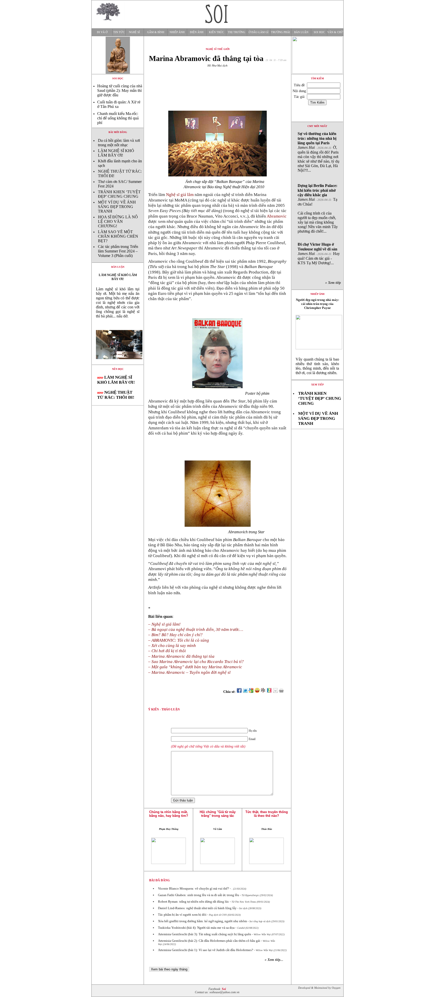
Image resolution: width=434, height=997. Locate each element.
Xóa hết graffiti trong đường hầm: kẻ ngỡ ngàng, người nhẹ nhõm (202, 921)
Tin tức (119, 32)
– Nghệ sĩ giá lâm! (164, 624)
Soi (224, 989)
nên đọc (118, 369)
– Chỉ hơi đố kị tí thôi (167, 650)
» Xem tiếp (334, 283)
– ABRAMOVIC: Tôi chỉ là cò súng (178, 640)
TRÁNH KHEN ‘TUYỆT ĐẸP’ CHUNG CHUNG (119, 194)
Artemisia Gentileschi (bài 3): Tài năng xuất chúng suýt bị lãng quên (204, 934)
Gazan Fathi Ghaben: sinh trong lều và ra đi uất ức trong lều (198, 895)
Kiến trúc (216, 32)
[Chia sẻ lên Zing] (269, 692)
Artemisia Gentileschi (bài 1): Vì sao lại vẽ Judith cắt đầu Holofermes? (205, 950)
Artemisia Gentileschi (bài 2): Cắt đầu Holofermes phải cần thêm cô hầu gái (209, 941)
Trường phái (280, 32)
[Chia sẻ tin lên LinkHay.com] (263, 692)
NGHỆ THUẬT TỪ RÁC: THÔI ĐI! (115, 395)
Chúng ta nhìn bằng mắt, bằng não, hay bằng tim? (168, 814)
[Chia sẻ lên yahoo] (257, 692)
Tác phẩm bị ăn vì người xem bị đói (182, 914)
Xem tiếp (317, 384)
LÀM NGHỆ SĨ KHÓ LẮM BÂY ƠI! (116, 153)
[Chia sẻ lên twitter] (245, 692)
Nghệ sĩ (134, 32)
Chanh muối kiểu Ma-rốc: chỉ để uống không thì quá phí (118, 118)
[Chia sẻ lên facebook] (239, 692)
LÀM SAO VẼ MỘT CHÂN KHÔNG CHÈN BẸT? (118, 236)
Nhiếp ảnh (177, 32)
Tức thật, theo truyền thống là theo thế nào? (266, 814)
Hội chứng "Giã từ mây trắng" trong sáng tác (218, 814)
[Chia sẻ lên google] (251, 692)
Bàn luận (301, 32)
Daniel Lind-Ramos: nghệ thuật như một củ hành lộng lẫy (197, 908)
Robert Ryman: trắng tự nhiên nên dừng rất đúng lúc (193, 901)
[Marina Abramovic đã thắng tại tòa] (117, 363)
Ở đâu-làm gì (258, 32)
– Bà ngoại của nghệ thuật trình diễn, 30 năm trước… (195, 629)
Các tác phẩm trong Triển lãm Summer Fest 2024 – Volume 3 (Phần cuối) (118, 251)
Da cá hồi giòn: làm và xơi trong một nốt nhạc (119, 142)
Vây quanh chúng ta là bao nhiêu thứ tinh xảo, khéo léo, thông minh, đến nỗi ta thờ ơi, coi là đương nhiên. (317, 366)
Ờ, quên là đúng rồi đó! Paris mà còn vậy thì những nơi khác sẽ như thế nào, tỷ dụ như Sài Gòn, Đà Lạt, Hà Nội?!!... (318, 151)
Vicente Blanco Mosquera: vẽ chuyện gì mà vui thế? (193, 888)
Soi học (319, 32)
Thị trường (236, 32)
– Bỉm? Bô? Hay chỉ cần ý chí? (175, 634)
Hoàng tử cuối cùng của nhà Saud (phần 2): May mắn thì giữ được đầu (119, 90)
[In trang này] (282, 692)
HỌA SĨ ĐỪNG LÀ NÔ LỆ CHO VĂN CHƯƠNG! (118, 221)
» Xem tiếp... (274, 960)
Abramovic (277, 216)
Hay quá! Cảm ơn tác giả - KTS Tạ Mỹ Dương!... (319, 253)
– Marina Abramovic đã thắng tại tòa (181, 656)
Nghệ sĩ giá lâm (180, 194)
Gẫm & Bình (155, 32)
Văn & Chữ (335, 32)
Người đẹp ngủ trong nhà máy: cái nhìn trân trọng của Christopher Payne (317, 304)
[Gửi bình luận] (275, 692)
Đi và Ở (102, 32)
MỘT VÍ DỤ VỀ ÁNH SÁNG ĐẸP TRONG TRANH (117, 206)
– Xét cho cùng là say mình (172, 645)
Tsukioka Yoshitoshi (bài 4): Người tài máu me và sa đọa (196, 927)
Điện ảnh (196, 32)
